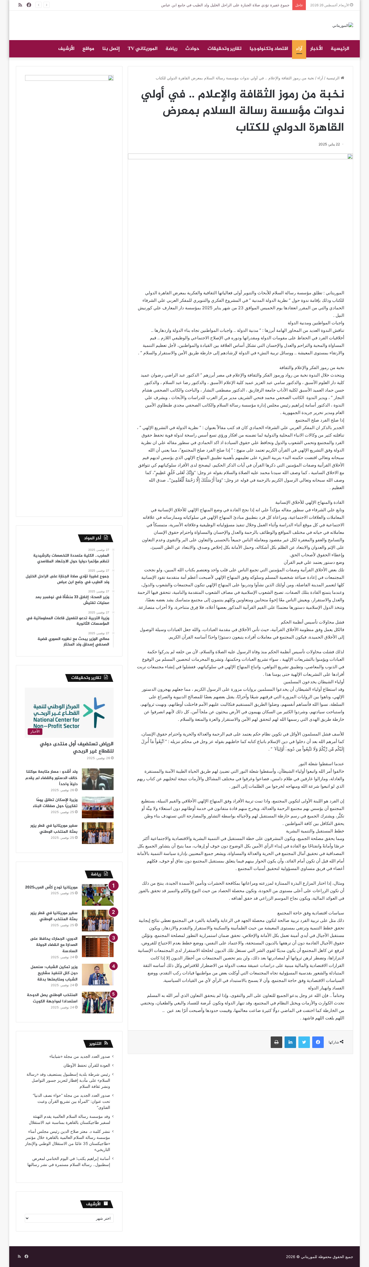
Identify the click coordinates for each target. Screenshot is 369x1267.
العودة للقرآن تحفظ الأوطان (86, 1065)
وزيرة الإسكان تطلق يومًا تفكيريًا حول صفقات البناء (55, 803)
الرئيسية (340, 49)
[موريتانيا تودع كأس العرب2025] (98, 895)
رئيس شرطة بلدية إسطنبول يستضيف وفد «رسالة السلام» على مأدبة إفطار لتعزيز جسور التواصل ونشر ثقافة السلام (68, 1080)
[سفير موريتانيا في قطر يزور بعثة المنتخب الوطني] (98, 833)
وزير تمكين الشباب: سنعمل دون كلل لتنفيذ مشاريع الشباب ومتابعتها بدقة (54, 973)
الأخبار (316, 49)
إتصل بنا (111, 49)
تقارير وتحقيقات (225, 49)
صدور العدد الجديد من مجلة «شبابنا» (79, 1056)
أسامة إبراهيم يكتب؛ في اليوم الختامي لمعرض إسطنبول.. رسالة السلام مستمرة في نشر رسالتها (68, 1164)
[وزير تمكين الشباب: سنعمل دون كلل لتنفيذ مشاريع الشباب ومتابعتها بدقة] (98, 974)
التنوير (95, 1043)
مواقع (88, 49)
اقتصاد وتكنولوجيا (269, 49)
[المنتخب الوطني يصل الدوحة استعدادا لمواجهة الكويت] (98, 1002)
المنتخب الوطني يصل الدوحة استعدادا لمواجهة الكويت (52, 998)
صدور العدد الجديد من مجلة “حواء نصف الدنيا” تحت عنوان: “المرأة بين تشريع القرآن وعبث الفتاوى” (71, 1101)
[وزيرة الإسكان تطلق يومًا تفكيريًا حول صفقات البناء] (98, 807)
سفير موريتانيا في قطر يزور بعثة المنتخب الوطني (54, 828)
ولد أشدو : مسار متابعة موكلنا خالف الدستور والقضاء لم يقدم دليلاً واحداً (51, 777)
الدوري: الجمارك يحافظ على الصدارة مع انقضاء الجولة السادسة (54, 945)
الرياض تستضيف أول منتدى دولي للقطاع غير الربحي (77, 748)
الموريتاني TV (142, 49)
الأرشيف (66, 49)
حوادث (192, 49)
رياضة (171, 49)
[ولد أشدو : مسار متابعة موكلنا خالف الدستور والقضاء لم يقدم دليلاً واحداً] (98, 779)
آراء (299, 49)
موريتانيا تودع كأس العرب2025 (51, 887)
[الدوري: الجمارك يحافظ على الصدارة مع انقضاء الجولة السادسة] (98, 946)
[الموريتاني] (342, 25)
